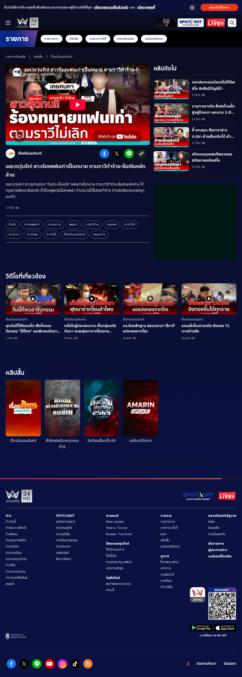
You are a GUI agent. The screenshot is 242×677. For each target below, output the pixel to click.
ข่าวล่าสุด (32, 234)
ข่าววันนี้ (51, 234)
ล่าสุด (211, 521)
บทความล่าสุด (114, 568)
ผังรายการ (216, 543)
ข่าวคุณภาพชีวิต (16, 540)
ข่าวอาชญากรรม (16, 559)
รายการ (166, 515)
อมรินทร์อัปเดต (154, 38)
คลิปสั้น (73, 38)
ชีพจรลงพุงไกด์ (117, 543)
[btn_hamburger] (8, 22)
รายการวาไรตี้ (97, 38)
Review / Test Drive (119, 534)
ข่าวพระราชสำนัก (16, 528)
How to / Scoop (116, 528)
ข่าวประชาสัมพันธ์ (16, 577)
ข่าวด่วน (14, 234)
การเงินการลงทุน (67, 540)
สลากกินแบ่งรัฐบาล (222, 515)
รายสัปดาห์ (167, 574)
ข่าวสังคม (12, 534)
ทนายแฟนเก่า (31, 224)
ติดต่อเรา (230, 663)
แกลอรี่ (10, 584)
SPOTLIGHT (65, 515)
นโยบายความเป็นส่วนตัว (111, 7)
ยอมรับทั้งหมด (219, 7)
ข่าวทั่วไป (129, 224)
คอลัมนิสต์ (62, 553)
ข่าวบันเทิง (12, 546)
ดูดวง (164, 556)
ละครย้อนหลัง (125, 38)
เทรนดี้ (110, 590)
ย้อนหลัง (213, 528)
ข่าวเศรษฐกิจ (64, 528)
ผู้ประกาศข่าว (217, 549)
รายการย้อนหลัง (16, 57)
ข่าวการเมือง (14, 553)
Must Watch (63, 559)
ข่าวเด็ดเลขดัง (216, 534)
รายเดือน (166, 580)
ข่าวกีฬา (11, 565)
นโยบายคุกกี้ (146, 7)
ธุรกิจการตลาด (65, 521)
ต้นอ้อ (12, 224)
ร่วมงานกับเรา (206, 663)
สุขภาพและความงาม (118, 584)
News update (115, 521)
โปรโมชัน (111, 555)
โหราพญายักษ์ (169, 562)
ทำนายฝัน (166, 587)
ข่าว (8, 515)
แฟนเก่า (73, 224)
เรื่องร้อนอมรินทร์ (61, 57)
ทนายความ (54, 224)
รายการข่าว (51, 38)
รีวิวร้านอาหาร (115, 549)
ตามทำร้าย (92, 224)
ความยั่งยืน (63, 534)
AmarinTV (99, 234)
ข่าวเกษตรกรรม (16, 571)
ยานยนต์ (112, 515)
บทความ (165, 568)
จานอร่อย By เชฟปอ (119, 562)
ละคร (163, 534)
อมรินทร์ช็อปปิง (220, 556)
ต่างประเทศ (63, 546)
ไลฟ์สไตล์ (113, 577)
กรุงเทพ (111, 224)
